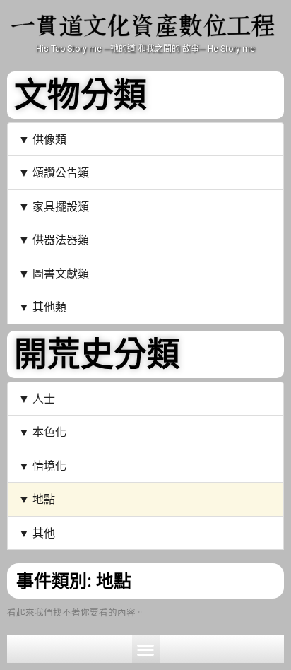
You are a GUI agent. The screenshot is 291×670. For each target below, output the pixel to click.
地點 (43, 498)
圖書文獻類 (60, 273)
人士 (43, 398)
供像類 (49, 139)
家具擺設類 (60, 206)
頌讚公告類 (60, 172)
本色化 (49, 431)
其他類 (49, 306)
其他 (43, 532)
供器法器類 (60, 239)
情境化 (49, 465)
